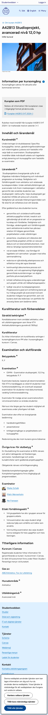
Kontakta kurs (8, 673)
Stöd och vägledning (11, 617)
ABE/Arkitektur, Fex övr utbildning (17, 573)
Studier (5, 612)
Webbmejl (6, 647)
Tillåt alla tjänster (15, 708)
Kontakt (5, 626)
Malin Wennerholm (15, 494)
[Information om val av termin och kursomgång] (43, 81)
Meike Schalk (13, 488)
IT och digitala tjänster (11, 622)
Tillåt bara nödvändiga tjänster (21, 702)
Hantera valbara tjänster (18, 695)
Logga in (42, 2)
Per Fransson (12, 500)
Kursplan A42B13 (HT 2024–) (20, 113)
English (33, 11)
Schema (5, 638)
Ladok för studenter (10, 657)
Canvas (5, 643)
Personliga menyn (9, 652)
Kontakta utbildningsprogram (14, 669)
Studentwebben (9, 2)
